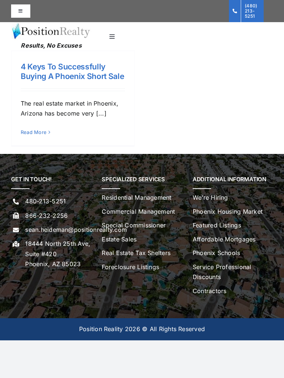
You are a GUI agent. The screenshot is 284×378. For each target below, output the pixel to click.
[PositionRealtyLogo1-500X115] (51, 25)
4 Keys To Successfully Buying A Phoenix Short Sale (72, 71)
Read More (34, 132)
